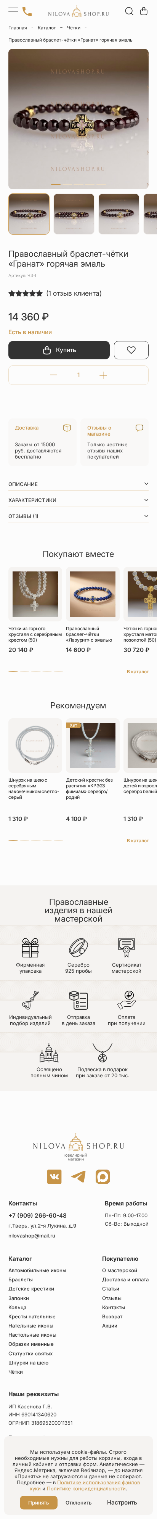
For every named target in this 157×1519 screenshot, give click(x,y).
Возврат (112, 1316)
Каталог (47, 28)
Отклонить (79, 1503)
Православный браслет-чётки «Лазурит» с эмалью (89, 634)
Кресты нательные (32, 1316)
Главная (17, 28)
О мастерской (119, 1270)
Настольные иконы (32, 1334)
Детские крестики (31, 1288)
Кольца (17, 1307)
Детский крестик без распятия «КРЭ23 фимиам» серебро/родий (89, 788)
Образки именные (31, 1344)
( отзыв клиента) (74, 293)
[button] (56, 184)
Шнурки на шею (28, 1362)
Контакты (113, 1307)
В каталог (138, 671)
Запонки (18, 1298)
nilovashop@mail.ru (31, 1236)
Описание (23, 484)
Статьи (110, 1288)
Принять (38, 1503)
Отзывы (112, 1298)
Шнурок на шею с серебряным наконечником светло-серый (33, 788)
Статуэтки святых (30, 1353)
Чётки (73, 28)
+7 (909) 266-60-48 (37, 1215)
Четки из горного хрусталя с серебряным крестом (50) (34, 634)
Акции (109, 1325)
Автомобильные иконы (37, 1270)
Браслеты (20, 1279)
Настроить (122, 1502)
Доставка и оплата (125, 1279)
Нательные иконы (30, 1325)
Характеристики (32, 500)
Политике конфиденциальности (86, 1488)
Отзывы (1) (23, 516)
